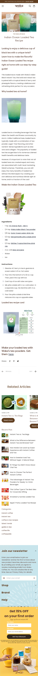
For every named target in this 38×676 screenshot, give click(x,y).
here (11, 354)
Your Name (10, 622)
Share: (4, 361)
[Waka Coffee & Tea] (19, 6)
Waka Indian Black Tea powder (23, 229)
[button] (19, 636)
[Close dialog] (36, 608)
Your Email (10, 628)
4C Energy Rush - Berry (18, 226)
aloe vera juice (18, 250)
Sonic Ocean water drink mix (22, 233)
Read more (8, 420)
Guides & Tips (5, 413)
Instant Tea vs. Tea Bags (12, 416)
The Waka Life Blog (19, 34)
